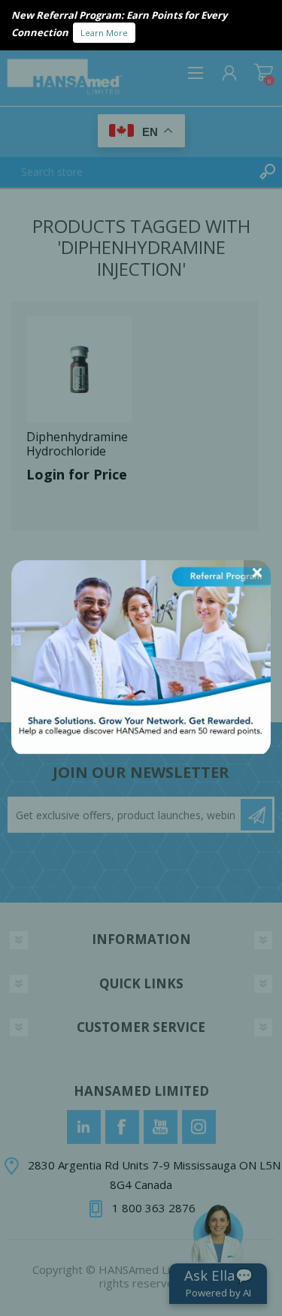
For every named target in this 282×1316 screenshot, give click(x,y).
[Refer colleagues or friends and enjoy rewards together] (141, 749)
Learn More (104, 32)
